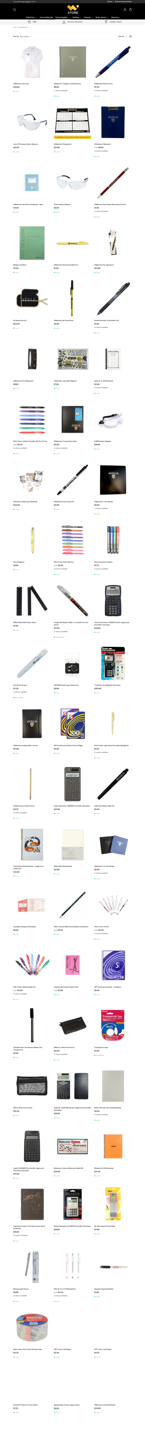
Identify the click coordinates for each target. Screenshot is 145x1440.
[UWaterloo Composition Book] (72, 419)
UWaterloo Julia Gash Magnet (65, 381)
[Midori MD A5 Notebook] (72, 844)
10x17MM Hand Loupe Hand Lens (66, 685)
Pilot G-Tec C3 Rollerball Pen (65, 1289)
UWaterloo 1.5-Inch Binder (104, 866)
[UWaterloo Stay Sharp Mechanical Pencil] (113, 182)
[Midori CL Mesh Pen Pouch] (72, 1025)
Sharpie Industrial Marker (104, 1289)
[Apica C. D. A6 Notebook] (113, 359)
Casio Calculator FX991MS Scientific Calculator (72, 806)
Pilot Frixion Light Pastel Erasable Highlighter (111, 745)
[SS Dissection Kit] (32, 298)
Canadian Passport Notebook (24, 927)
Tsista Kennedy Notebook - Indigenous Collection (28, 867)
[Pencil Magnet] (32, 540)
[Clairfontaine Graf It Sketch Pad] (72, 965)
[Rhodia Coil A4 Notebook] (113, 1146)
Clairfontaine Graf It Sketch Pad (66, 987)
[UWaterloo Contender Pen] (72, 480)
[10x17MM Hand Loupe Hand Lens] (72, 663)
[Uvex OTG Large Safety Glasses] (32, 122)
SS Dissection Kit (19, 320)
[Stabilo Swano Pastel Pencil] (32, 784)
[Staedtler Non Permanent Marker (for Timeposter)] (32, 1025)
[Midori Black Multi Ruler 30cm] (32, 600)
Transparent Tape (101, 1047)
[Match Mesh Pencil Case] (32, 1086)
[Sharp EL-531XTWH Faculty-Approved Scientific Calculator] (72, 1086)
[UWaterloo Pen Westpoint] (32, 359)
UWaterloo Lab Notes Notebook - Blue (28, 204)
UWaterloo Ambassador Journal (25, 745)
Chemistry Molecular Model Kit (25, 502)
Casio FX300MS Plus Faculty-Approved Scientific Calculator (28, 1169)
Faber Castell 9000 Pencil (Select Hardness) (71, 927)
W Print (109, 1)
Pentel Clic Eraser (20, 685)
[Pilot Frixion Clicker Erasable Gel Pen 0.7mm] (32, 419)
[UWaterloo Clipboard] (113, 122)
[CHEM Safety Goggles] (113, 419)
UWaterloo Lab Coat (21, 84)
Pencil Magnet (18, 562)
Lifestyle (87, 17)
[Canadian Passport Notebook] (32, 905)
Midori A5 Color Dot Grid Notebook (107, 1108)
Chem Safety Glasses (62, 204)
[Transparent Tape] (113, 1025)
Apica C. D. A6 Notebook (103, 381)
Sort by (16, 36)
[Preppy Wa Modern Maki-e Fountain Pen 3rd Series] (72, 600)
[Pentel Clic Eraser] (32, 663)
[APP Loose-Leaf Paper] (72, 1327)
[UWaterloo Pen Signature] (113, 243)
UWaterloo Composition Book (65, 441)
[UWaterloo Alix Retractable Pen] (72, 243)
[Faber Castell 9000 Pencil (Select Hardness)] (72, 905)
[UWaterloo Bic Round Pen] (72, 298)
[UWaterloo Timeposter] (72, 122)
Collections (30, 17)
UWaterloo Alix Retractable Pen (66, 265)
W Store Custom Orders (123, 1)
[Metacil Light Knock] (32, 1267)
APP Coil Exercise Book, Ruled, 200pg (68, 745)
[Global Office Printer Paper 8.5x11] (72, 1383)
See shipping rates (39, 1)
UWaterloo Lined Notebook (104, 1405)
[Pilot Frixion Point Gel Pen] (72, 540)
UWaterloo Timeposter (63, 144)
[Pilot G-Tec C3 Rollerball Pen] (72, 1267)
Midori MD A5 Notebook (63, 866)
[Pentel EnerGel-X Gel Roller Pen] (113, 298)
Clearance (115, 17)
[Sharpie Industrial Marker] (113, 1267)
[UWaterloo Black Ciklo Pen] (113, 784)
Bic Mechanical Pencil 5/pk (104, 1226)
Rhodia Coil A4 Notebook (103, 1168)
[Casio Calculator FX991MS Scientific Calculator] (72, 784)
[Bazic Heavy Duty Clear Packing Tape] (32, 1327)
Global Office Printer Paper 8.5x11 (66, 1405)
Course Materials (46, 17)
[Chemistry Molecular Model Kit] (32, 480)
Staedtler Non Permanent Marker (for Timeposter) (27, 1048)
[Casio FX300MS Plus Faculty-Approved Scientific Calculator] (32, 1146)
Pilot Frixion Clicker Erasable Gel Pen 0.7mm (30, 441)
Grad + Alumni (101, 17)
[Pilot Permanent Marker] (113, 540)
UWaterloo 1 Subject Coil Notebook (67, 84)
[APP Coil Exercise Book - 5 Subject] (113, 965)
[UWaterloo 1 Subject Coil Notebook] (72, 62)
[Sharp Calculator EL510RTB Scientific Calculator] (72, 1204)
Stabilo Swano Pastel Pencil (23, 806)
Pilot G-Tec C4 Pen (101, 927)
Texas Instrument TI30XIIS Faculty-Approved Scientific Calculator (111, 623)
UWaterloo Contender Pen (64, 502)
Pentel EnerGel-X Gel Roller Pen (106, 320)
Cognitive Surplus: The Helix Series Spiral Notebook (29, 1227)
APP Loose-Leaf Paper (62, 1349)
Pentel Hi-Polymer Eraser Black (25, 1405)
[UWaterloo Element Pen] (113, 62)
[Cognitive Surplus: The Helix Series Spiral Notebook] (32, 1204)
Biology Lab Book (19, 265)
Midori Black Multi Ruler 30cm (24, 622)
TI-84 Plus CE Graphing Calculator (107, 685)
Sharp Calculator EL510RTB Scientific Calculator (72, 1226)
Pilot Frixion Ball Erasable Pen (24, 987)
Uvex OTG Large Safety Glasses (25, 144)
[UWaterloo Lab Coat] (32, 62)
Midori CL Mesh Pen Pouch (64, 1047)
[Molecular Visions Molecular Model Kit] (72, 1146)
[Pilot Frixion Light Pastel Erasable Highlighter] (113, 723)
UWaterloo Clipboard (102, 144)
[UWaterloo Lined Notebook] (113, 1383)
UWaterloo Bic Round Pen (63, 320)
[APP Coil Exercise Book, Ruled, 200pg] (72, 723)
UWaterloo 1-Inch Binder (103, 502)
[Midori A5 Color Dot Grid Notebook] (113, 1086)
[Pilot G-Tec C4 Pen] (113, 905)
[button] (130, 9)
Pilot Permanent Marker (103, 562)
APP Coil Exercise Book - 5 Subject (107, 987)
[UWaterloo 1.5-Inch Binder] (113, 844)
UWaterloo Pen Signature (104, 265)
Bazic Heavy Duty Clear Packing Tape (27, 1349)
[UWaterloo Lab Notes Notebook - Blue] (32, 182)
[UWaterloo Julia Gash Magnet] (72, 359)
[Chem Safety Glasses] (72, 182)
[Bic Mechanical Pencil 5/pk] (113, 1204)
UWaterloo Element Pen (103, 84)
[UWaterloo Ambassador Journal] (32, 723)
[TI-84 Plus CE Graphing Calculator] (113, 663)
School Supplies (61, 17)
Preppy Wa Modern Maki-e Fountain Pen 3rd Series (71, 623)
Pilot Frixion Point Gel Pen (64, 562)
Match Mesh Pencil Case (22, 1108)
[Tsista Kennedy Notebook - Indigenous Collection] (32, 844)
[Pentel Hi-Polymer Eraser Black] (32, 1383)
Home (15, 27)
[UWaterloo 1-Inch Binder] (113, 480)
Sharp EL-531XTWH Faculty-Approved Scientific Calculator (72, 1109)
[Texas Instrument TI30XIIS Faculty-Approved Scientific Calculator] (113, 600)
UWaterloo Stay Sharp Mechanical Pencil (110, 204)
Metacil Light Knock (21, 1289)
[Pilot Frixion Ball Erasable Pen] (32, 965)
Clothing (75, 17)
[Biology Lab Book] (32, 243)
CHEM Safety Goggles (102, 441)
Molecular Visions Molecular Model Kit (68, 1168)
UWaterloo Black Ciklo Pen (104, 806)
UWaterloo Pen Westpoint (23, 381)
